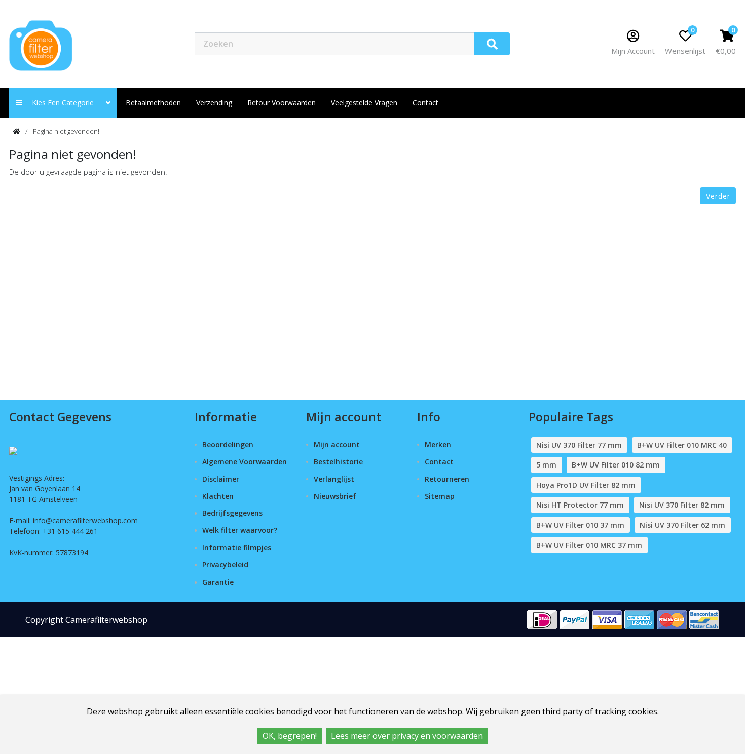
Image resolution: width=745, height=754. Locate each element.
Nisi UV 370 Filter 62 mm (682, 525)
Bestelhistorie (338, 461)
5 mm (546, 465)
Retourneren (447, 479)
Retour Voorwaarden (281, 102)
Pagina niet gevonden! (66, 131)
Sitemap (440, 496)
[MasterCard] (672, 619)
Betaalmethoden (153, 102)
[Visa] (607, 619)
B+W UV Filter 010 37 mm (580, 525)
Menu (545, 43)
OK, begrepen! (290, 735)
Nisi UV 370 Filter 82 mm (682, 505)
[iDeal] (542, 619)
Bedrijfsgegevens (232, 513)
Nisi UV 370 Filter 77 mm (579, 445)
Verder (718, 196)
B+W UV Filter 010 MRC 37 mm (589, 545)
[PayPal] (575, 619)
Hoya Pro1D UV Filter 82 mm (586, 485)
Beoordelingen (227, 444)
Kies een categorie (66, 102)
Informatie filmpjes (236, 547)
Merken (438, 444)
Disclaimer (220, 479)
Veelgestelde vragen (364, 102)
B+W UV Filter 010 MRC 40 (682, 445)
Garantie (218, 582)
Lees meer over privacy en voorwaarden (407, 735)
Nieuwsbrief (335, 496)
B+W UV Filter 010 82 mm (616, 465)
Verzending (214, 102)
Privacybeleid (225, 564)
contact (425, 102)
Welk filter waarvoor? (239, 530)
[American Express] (639, 619)
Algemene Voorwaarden (244, 461)
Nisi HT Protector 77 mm (580, 505)
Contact (439, 461)
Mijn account (337, 444)
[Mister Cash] (704, 619)
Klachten (218, 496)
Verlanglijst (334, 479)
